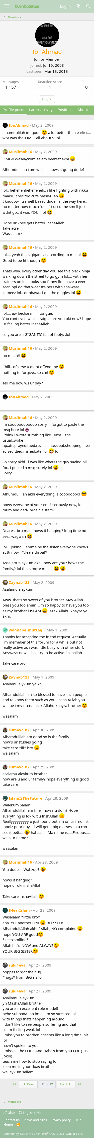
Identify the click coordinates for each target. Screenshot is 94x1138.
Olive (11, 1112)
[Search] (88, 6)
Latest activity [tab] (41, 109)
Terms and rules (35, 1120)
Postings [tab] (65, 109)
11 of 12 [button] (47, 1084)
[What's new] (78, 6)
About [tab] (82, 109)
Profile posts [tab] (13, 109)
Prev (30, 1084)
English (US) (31, 1112)
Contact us (12, 1120)
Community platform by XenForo (43, 1133)
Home (8, 1124)
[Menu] (7, 6)
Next (64, 1084)
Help (77, 1120)
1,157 (10, 87)
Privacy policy (60, 1120)
